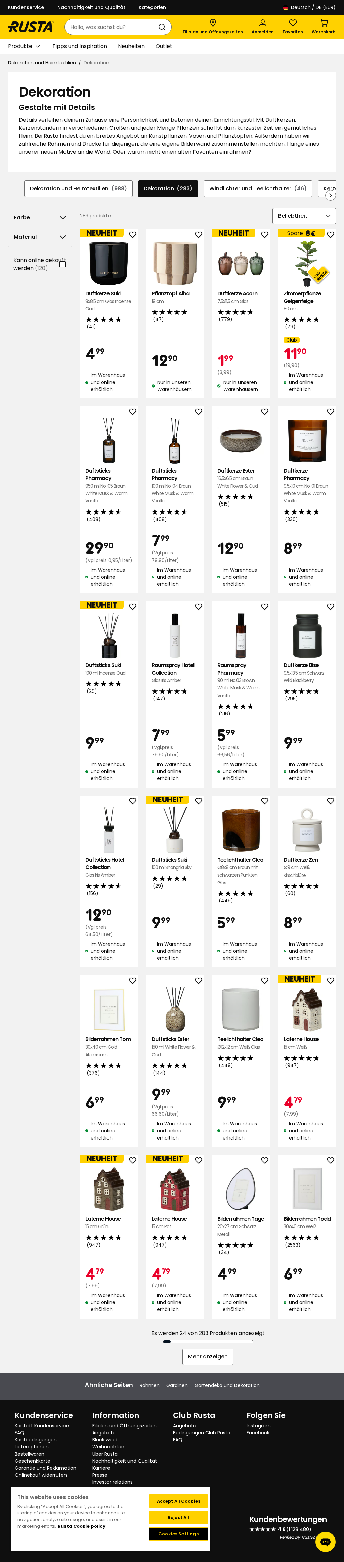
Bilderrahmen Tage (240, 1226)
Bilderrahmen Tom (108, 1047)
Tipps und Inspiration (79, 46)
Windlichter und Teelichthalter (258, 188)
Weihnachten (108, 1446)
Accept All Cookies (178, 1501)
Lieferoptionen (32, 1446)
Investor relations (112, 1482)
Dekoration (168, 188)
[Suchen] (163, 27)
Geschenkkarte (32, 1461)
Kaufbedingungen (36, 1439)
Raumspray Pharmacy (238, 680)
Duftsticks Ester (173, 1047)
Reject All (178, 1517)
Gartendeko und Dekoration (227, 1385)
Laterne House (301, 1043)
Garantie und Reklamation (45, 1468)
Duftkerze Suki (108, 301)
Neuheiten (131, 46)
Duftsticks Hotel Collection (104, 867)
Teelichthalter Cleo (240, 871)
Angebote (104, 1432)
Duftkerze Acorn (237, 297)
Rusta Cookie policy (81, 1526)
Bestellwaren (29, 1454)
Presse (100, 1475)
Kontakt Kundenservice (42, 1425)
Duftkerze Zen (301, 867)
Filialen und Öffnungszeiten (124, 1425)
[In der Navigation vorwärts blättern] (330, 195)
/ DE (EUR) (313, 7)
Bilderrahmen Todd (307, 1222)
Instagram (259, 1425)
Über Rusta (105, 1454)
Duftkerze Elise (304, 673)
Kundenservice (26, 7)
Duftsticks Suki (105, 669)
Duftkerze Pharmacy (306, 485)
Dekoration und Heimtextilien (42, 62)
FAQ (19, 1432)
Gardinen (177, 1385)
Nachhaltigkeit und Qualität (91, 7)
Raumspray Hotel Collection (173, 673)
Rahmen (150, 1385)
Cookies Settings (178, 1534)
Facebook (258, 1432)
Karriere (101, 1468)
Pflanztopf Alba (170, 297)
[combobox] (111, 27)
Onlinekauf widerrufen (41, 1475)
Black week (105, 1439)
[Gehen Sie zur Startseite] (31, 26)
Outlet (164, 46)
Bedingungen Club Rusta (201, 1432)
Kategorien (152, 7)
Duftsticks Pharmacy (106, 485)
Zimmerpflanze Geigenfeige (302, 301)
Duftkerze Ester (237, 478)
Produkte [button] (20, 46)
